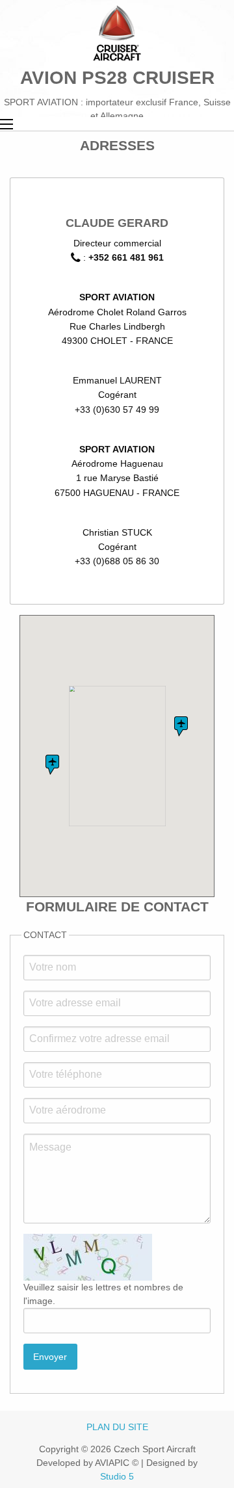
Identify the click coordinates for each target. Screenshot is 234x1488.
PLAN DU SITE (117, 1427)
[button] (181, 726)
